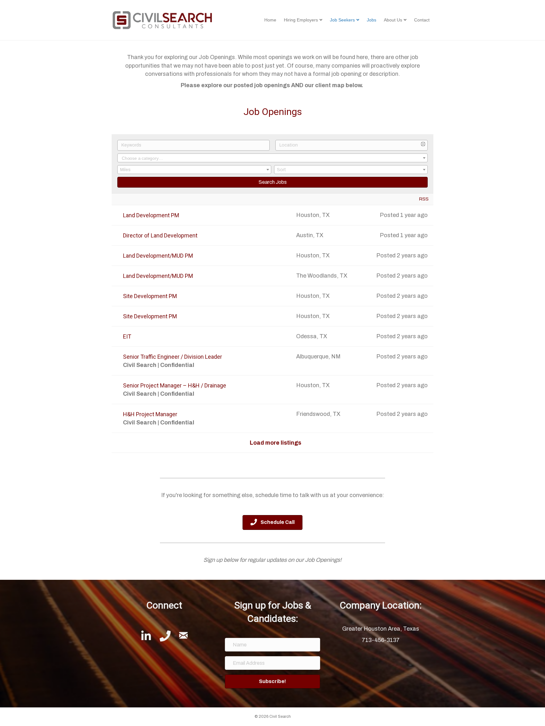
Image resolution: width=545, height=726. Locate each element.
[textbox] (272, 158)
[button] (272, 681)
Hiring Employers (301, 19)
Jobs (371, 19)
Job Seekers (342, 19)
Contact (422, 19)
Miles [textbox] (125, 169)
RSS (424, 198)
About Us (393, 19)
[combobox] (272, 157)
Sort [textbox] (281, 169)
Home (270, 19)
